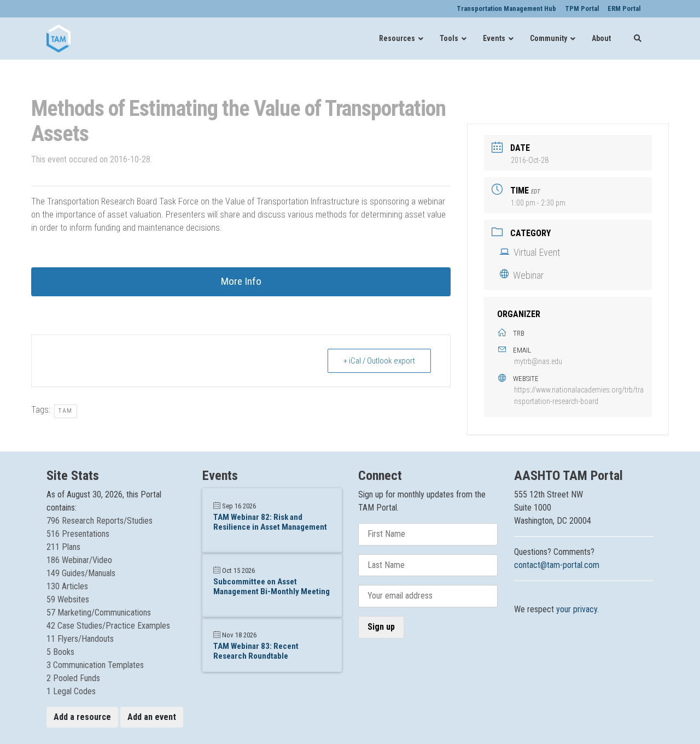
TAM (66, 410)
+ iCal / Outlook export (379, 361)
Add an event (151, 717)
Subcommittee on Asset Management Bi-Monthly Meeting (271, 586)
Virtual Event (537, 252)
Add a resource (82, 717)
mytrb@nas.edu (538, 361)
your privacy (576, 609)
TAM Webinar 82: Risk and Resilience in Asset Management (270, 522)
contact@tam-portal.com (556, 565)
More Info (241, 281)
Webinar (528, 275)
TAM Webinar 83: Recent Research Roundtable (256, 651)
